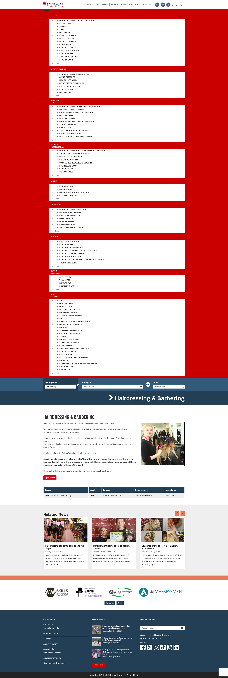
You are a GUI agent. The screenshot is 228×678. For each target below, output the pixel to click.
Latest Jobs (48, 638)
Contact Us (134, 5)
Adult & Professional (143, 495)
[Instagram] (156, 649)
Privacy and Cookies (52, 652)
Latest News (98, 665)
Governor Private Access (54, 663)
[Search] (180, 628)
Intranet (146, 5)
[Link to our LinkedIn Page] (176, 649)
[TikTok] (163, 649)
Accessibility (101, 5)
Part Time (169, 495)
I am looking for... (52, 386)
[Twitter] (149, 649)
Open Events (50, 477)
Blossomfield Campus (112, 495)
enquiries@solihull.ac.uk (155, 635)
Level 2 (93, 495)
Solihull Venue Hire (51, 628)
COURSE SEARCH (147, 619)
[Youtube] (169, 649)
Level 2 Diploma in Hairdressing (58, 495)
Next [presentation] (120, 603)
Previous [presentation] (110, 603)
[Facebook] (143, 649)
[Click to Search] (182, 386)
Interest (156, 382)
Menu (46, 10)
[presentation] (177, 513)
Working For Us (118, 5)
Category (86, 382)
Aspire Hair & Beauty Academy (83, 453)
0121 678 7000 (151, 638)
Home (89, 5)
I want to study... (89, 386)
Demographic (51, 382)
